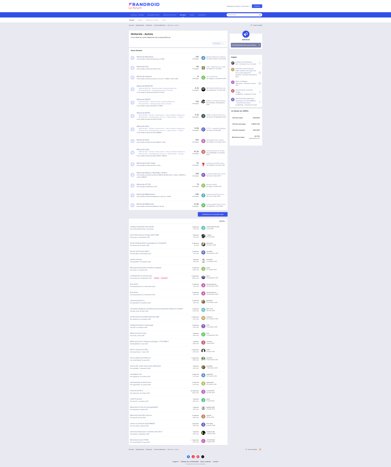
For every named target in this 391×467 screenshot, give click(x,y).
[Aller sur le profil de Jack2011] (203, 359)
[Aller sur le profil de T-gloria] (203, 236)
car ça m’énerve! (212, 76)
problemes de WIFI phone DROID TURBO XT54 (222, 163)
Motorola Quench (144, 76)
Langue (175, 461)
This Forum (251, 15)
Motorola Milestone (145, 204)
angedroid (136, 376)
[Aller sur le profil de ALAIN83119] (232, 91)
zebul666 (135, 368)
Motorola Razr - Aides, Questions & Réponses (170, 115)
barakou (211, 142)
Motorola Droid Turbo (146, 163)
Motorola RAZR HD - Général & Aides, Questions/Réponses (157, 88)
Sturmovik (136, 245)
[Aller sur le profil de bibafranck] (203, 89)
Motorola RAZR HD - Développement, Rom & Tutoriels (156, 90)
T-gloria (208, 235)
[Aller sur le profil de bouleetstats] (232, 99)
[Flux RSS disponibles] (260, 449)
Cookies (215, 461)
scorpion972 (210, 390)
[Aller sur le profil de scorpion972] (203, 392)
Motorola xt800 (211, 184)
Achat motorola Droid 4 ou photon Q (218, 194)
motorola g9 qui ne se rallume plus (218, 151)
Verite (211, 117)
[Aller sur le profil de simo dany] (203, 425)
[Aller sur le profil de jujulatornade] (203, 408)
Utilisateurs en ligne (152, 20)
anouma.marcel (137, 286)
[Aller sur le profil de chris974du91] (203, 441)
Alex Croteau (213, 59)
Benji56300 (136, 344)
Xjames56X (136, 384)
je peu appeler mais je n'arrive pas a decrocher (222, 204)
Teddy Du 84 (210, 432)
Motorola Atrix (143, 126)
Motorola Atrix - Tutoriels (175, 130)
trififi (134, 327)
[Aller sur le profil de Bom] (232, 63)
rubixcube (136, 393)
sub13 (134, 270)
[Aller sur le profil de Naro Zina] (203, 310)
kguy (210, 186)
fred (210, 176)
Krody (134, 335)
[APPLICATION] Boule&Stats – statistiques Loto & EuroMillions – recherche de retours (246, 101)
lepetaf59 (136, 262)
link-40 (135, 401)
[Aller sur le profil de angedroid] (203, 375)
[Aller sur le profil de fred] (203, 175)
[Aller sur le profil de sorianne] (203, 343)
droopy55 (209, 259)
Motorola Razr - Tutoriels (175, 117)
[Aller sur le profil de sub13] (203, 269)
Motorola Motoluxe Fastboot (215, 57)
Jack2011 (209, 358)
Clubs (164, 20)
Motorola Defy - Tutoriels (175, 154)
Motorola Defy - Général (146, 151)
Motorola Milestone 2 (146, 194)
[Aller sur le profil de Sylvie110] (232, 69)
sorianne (209, 341)
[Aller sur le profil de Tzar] (203, 195)
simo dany (136, 426)
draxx (211, 130)
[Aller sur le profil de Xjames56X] (203, 383)
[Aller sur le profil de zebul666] (203, 367)
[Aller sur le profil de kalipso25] (203, 205)
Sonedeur (212, 103)
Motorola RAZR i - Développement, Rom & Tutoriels (155, 104)
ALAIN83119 (239, 94)
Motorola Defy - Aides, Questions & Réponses (170, 151)
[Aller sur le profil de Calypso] (203, 78)
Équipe (140, 20)
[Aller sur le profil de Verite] (203, 116)
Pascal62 (135, 253)
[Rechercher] (260, 14)
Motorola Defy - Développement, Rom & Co (152, 154)
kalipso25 (212, 206)
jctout (208, 399)
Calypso (211, 78)
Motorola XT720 (144, 184)
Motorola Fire (142, 66)
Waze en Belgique (241, 81)
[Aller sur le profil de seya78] (203, 416)
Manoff (211, 68)
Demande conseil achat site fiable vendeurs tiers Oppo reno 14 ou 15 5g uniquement (246, 71)
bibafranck (212, 90)
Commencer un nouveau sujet (212, 214)
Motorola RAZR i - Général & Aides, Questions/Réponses (157, 101)
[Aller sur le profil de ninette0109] (203, 152)
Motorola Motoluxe (145, 57)
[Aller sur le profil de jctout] (203, 400)
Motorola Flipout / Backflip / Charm (152, 173)
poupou (135, 237)
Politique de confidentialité (190, 461)
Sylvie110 (238, 75)
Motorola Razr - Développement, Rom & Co (152, 117)
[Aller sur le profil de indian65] (203, 164)
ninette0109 (212, 153)
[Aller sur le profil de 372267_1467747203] (203, 228)
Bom (237, 64)
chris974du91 (137, 360)
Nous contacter (206, 461)
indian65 (211, 165)
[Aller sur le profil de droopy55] (203, 261)
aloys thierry (136, 352)
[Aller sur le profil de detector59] (232, 82)
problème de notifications (244, 62)
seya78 (135, 417)
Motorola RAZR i (144, 99)
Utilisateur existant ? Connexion (238, 6)
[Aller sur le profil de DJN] (203, 334)
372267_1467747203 (139, 229)
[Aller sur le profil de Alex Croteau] (203, 58)
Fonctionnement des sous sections (244, 45)
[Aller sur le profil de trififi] (203, 326)
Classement (201, 15)
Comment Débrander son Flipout (217, 174)
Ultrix (208, 276)
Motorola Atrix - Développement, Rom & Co (152, 130)
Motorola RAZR (143, 113)
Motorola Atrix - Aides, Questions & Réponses (170, 128)
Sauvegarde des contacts (215, 140)
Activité (192, 15)
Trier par (222, 221)
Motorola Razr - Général (146, 115)
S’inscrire (257, 6)
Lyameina (136, 409)
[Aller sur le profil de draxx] (203, 129)
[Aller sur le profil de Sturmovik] (203, 244)
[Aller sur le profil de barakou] (203, 141)
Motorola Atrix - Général (146, 128)
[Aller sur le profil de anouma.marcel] (203, 285)
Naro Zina (136, 311)
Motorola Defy (143, 149)
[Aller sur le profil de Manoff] (203, 68)
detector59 (239, 83)
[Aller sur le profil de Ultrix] (203, 277)
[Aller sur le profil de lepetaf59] (203, 302)
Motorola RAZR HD (145, 86)
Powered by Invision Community (195, 464)
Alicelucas (136, 278)
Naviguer (183, 15)
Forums (131, 20)
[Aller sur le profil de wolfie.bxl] (203, 318)
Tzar (210, 196)
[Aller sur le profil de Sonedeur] (203, 102)
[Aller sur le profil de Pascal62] (203, 252)
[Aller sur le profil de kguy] (203, 186)
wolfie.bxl (136, 319)
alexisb (135, 434)
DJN (207, 333)
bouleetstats (239, 105)
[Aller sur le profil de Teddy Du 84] (203, 433)
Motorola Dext (143, 140)
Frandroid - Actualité (137, 15)
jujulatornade (210, 407)
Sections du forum (169, 15)
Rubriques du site (153, 15)
